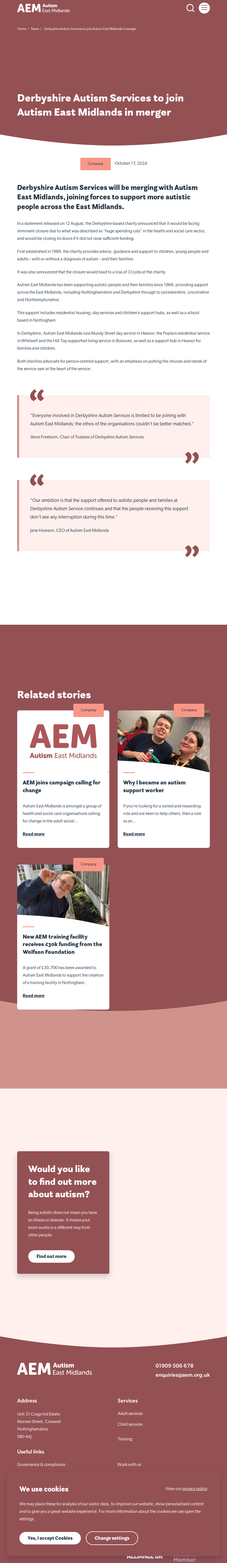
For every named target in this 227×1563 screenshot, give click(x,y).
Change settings (112, 1538)
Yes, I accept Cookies (50, 1538)
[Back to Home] (43, 8)
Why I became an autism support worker (154, 786)
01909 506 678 (175, 1366)
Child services (130, 1424)
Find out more (51, 1256)
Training (125, 1439)
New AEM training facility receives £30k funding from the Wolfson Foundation (62, 944)
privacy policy (194, 1489)
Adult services (130, 1414)
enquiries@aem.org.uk (183, 1375)
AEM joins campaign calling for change (61, 786)
